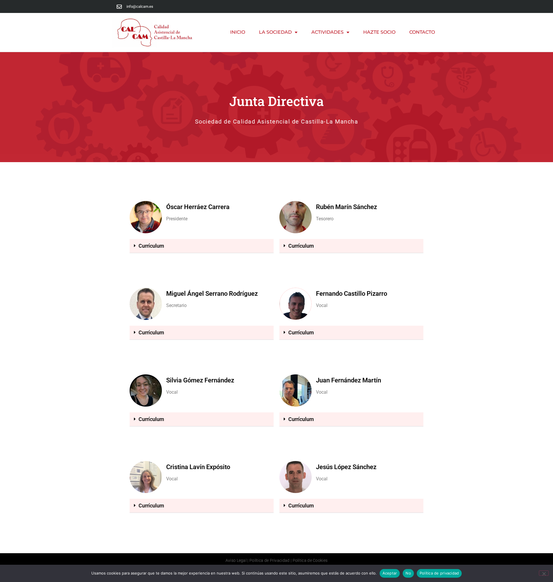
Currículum (151, 246)
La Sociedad (275, 32)
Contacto (422, 32)
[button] (202, 246)
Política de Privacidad (269, 560)
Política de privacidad (439, 573)
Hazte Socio (379, 32)
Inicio (237, 32)
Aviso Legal (236, 560)
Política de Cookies (310, 560)
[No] (544, 573)
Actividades (327, 32)
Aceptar (389, 573)
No (408, 573)
